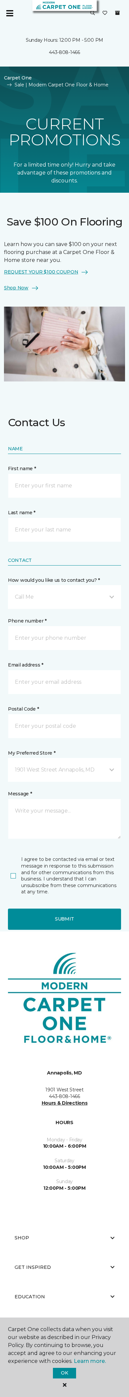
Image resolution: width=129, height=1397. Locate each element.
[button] (92, 13)
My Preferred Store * (31, 753)
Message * (20, 793)
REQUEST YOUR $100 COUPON (41, 272)
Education (30, 1297)
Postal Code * (23, 709)
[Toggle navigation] (9, 13)
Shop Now (16, 288)
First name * (22, 468)
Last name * (21, 512)
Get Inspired (33, 1267)
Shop (22, 1238)
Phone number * (27, 621)
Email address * (25, 665)
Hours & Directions (65, 1103)
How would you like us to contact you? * (54, 580)
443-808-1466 (64, 52)
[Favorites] (105, 13)
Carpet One (18, 78)
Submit (64, 919)
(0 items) (117, 13)
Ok (64, 1373)
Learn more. (90, 1361)
